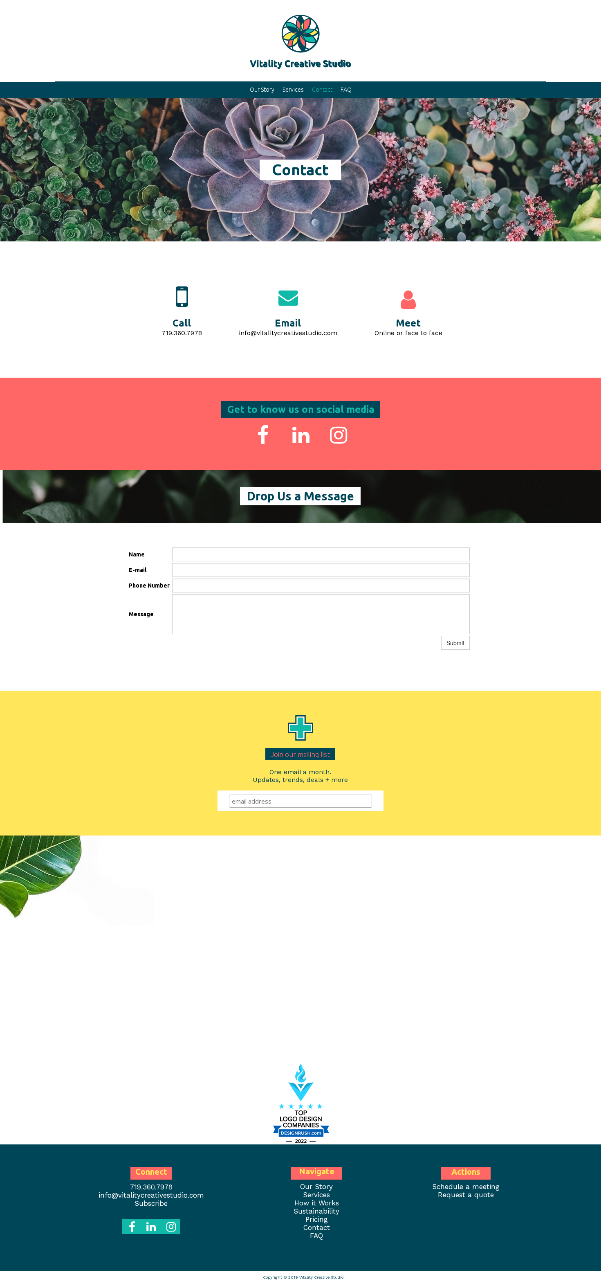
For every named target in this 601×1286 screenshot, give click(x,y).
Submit (455, 643)
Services (293, 89)
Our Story (262, 89)
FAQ (346, 89)
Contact (322, 89)
